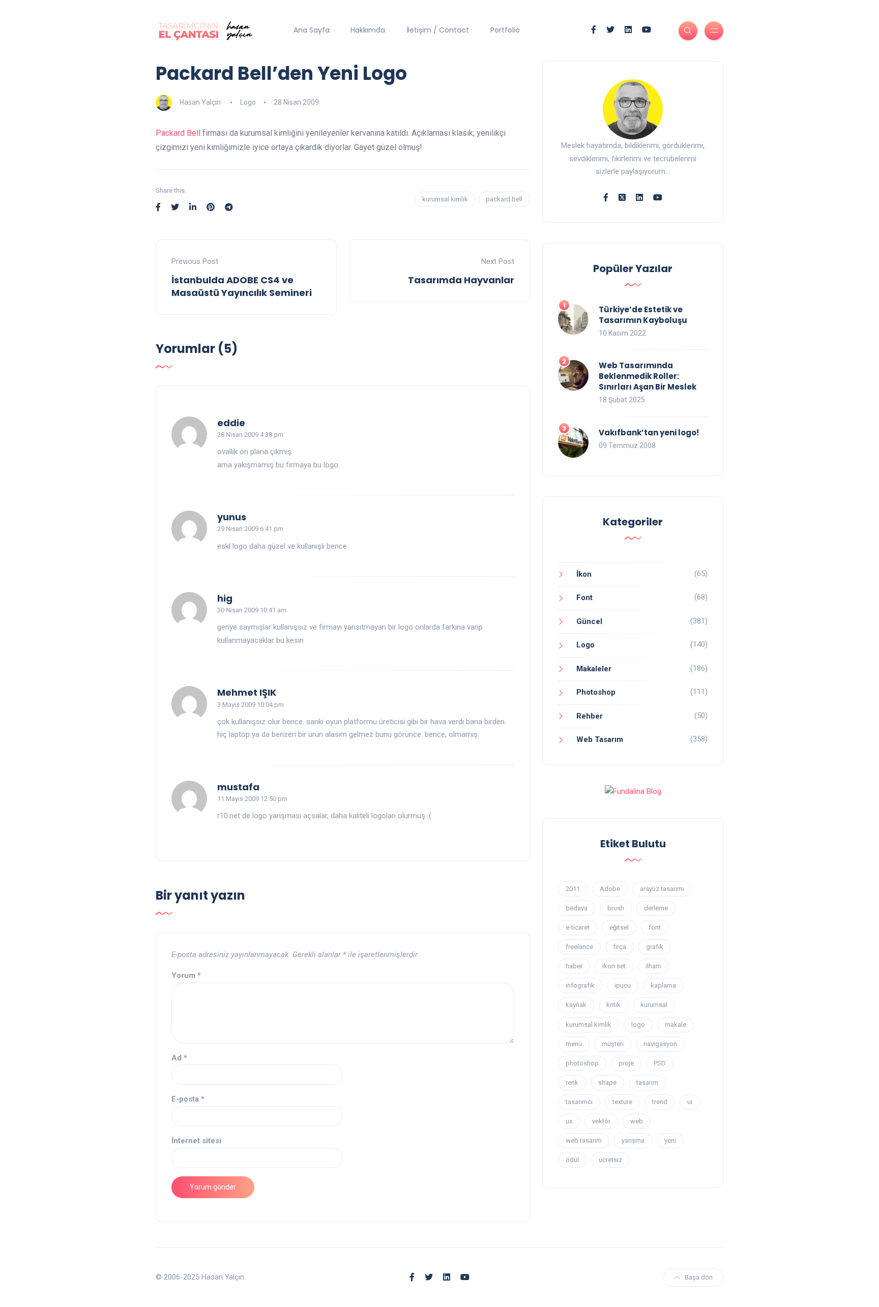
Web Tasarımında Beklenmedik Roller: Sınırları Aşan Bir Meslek (647, 376)
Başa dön (699, 1277)
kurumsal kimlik (445, 199)
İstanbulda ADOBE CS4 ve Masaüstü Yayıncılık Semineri (241, 286)
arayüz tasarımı (662, 889)
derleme (656, 908)
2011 (573, 889)
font (655, 927)
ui (689, 1102)
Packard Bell (178, 133)
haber (574, 966)
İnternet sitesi (196, 1140)
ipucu (622, 985)
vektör (601, 1121)
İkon (584, 574)
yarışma (633, 1140)
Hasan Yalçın (200, 102)
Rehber (589, 716)
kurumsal (653, 1004)
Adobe (610, 889)
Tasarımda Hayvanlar (461, 280)
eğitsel (619, 927)
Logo (248, 102)
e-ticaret (578, 927)
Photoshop (596, 692)
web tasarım (584, 1140)
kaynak (576, 1004)
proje (626, 1063)
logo (638, 1024)
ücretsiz (610, 1160)
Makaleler (593, 668)
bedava (577, 908)
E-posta (187, 1099)
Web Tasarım (599, 739)
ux (569, 1121)
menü (574, 1044)
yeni (670, 1140)
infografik (580, 985)
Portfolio (505, 30)
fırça (619, 946)
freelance (579, 946)
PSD (660, 1063)
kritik (613, 1004)
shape (607, 1082)
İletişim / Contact (437, 30)
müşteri (613, 1044)
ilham (653, 966)
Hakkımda (367, 30)
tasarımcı (579, 1102)
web (636, 1121)
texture (622, 1102)
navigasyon (660, 1044)
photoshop (582, 1063)
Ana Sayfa (312, 30)
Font (584, 597)
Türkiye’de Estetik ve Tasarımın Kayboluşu (643, 314)
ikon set (614, 966)
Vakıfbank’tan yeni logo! (649, 432)
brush (615, 908)
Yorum (186, 975)
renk (572, 1082)
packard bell (504, 199)
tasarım (647, 1082)
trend (659, 1102)
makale (675, 1024)
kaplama (663, 985)
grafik (654, 946)
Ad (179, 1057)
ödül (572, 1160)
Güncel (589, 621)
